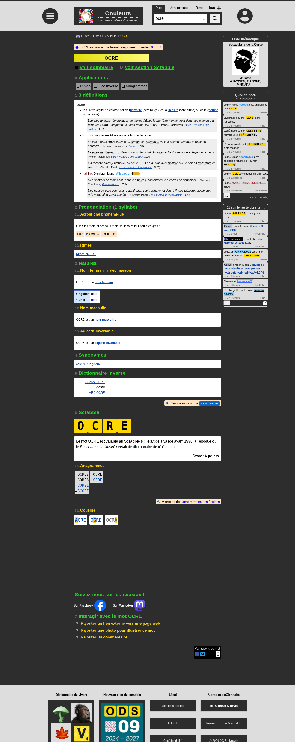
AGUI (232, 108)
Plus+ (263, 112)
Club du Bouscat (233, 239)
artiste (123, 190)
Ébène (132, 146)
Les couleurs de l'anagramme (135, 167)
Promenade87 (244, 281)
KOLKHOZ (239, 213)
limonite (173, 110)
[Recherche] (215, 18)
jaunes (138, 120)
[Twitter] (202, 655)
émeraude (152, 142)
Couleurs (111, 36)
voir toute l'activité (258, 197)
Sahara (135, 142)
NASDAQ (229, 164)
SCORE (83, 491)
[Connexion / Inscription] (245, 16)
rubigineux (93, 364)
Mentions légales (173, 705)
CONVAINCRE (95, 382)
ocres (95, 300)
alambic (173, 163)
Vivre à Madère (110, 184)
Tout (257, 190)
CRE (80, 520)
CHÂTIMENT (247, 134)
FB (222, 723)
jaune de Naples (103, 152)
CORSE (83, 485)
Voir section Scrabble (149, 67)
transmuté (204, 163)
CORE (97, 480)
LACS (250, 117)
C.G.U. (172, 723)
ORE (96, 520)
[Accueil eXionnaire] (78, 36)
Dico (86, 36)
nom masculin (105, 319)
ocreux (80, 364)
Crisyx (228, 226)
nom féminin (104, 282)
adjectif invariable (107, 343)
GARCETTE (253, 130)
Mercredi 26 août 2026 (237, 242)
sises (160, 152)
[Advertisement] (50, 69)
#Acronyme (246, 156)
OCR (111, 520)
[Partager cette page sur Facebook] (197, 654)
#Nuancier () (128, 173)
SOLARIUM (251, 255)
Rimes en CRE (86, 254)
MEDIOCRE (97, 392)
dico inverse (209, 403)
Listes (97, 36)
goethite (212, 110)
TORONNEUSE (256, 144)
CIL (235, 173)
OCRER (155, 47)
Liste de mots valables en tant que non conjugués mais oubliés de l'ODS (244, 268)
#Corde (243, 104)
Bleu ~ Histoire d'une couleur (127, 156)
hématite (136, 110)
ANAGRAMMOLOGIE (246, 182)
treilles (141, 180)
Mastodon (234, 723)
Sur (83, 605)
